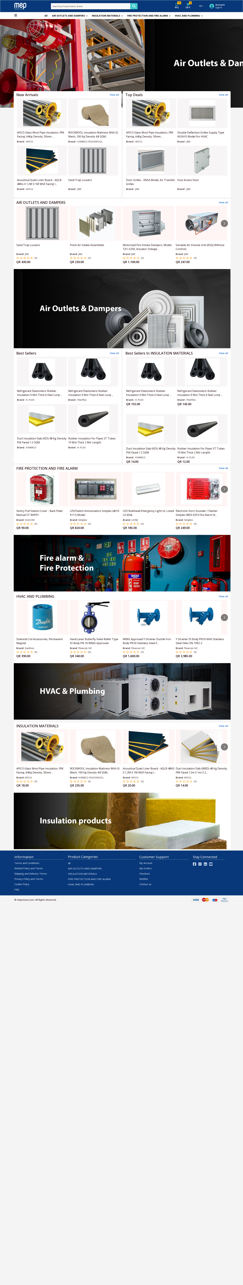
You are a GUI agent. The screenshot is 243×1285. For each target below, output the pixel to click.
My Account (145, 863)
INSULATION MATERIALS (106, 15)
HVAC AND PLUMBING (187, 15)
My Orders (145, 868)
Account (220, 4)
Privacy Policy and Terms (28, 878)
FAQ (16, 889)
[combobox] (90, 6)
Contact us (145, 884)
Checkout (144, 873)
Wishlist (143, 878)
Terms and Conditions (26, 863)
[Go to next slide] (224, 223)
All (45, 15)
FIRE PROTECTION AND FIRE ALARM (147, 15)
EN (200, 6)
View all (114, 94)
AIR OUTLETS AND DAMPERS (68, 15)
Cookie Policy (21, 884)
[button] (18, 63)
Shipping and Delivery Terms (30, 873)
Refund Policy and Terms (28, 868)
